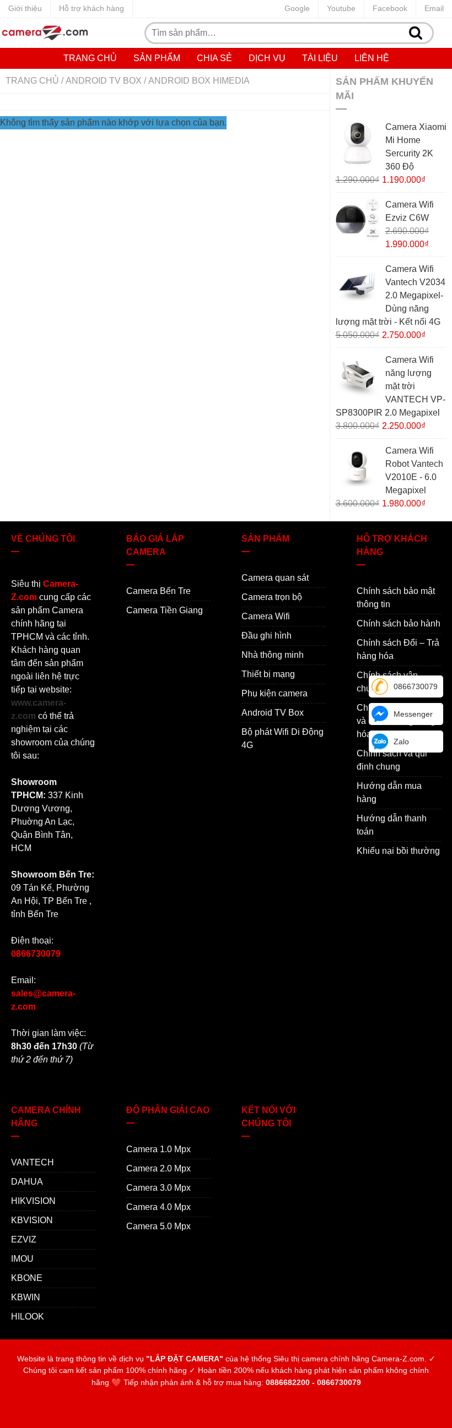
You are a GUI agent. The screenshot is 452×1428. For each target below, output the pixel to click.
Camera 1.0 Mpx (158, 1149)
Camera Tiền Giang (164, 610)
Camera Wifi (265, 616)
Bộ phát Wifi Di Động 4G (282, 738)
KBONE (26, 1278)
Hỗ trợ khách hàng (91, 8)
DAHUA (27, 1181)
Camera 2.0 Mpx (158, 1168)
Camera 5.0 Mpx (158, 1226)
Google (297, 8)
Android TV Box (104, 80)
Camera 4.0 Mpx (158, 1207)
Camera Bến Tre (158, 591)
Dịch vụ (267, 58)
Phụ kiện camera (274, 693)
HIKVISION (33, 1201)
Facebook (390, 8)
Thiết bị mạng (268, 674)
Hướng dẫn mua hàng (389, 792)
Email (434, 8)
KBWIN (25, 1297)
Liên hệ (371, 58)
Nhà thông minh (272, 655)
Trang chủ (90, 58)
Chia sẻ (214, 58)
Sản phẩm (156, 58)
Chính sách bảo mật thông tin (396, 597)
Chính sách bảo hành (398, 623)
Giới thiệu (25, 8)
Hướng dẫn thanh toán (392, 825)
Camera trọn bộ (271, 597)
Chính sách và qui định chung (392, 760)
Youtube (341, 8)
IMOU (22, 1258)
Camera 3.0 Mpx (158, 1187)
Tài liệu (320, 58)
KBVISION (32, 1220)
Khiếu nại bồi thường (398, 850)
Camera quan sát (275, 577)
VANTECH (32, 1162)
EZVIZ (23, 1239)
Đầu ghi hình (266, 635)
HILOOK (27, 1316)
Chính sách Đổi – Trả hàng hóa (398, 649)
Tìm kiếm (416, 33)
